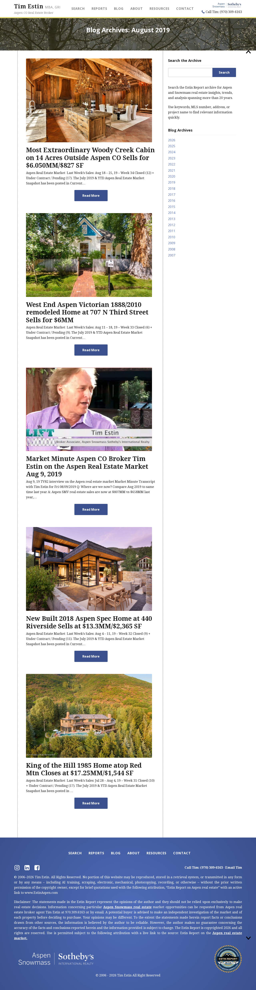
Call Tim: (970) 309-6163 (223, 12)
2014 (171, 213)
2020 (171, 176)
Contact (185, 8)
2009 (171, 243)
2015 (171, 207)
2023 (171, 158)
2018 (171, 188)
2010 (171, 237)
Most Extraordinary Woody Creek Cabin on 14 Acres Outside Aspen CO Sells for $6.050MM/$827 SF (90, 157)
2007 (171, 255)
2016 (171, 200)
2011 (171, 231)
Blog (119, 8)
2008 (171, 249)
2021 (171, 170)
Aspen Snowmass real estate (127, 907)
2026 (171, 140)
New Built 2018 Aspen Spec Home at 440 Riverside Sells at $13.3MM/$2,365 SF (89, 622)
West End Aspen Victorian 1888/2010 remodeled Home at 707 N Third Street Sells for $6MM (87, 312)
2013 (171, 219)
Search (78, 8)
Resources (159, 8)
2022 (171, 164)
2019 (171, 182)
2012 (171, 225)
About (136, 8)
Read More (91, 195)
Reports (99, 8)
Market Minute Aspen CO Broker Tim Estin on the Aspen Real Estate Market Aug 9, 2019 (87, 466)
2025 (171, 146)
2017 (171, 194)
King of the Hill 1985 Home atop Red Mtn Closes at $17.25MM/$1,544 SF (84, 769)
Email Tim (233, 867)
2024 (171, 152)
